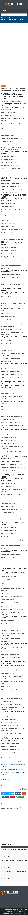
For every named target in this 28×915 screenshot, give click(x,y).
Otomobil (4, 85)
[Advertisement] (14, 37)
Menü (4, 10)
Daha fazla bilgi (22, 913)
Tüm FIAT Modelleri (5, 101)
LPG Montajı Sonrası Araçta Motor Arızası (13, 769)
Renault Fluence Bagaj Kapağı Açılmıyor (12, 761)
